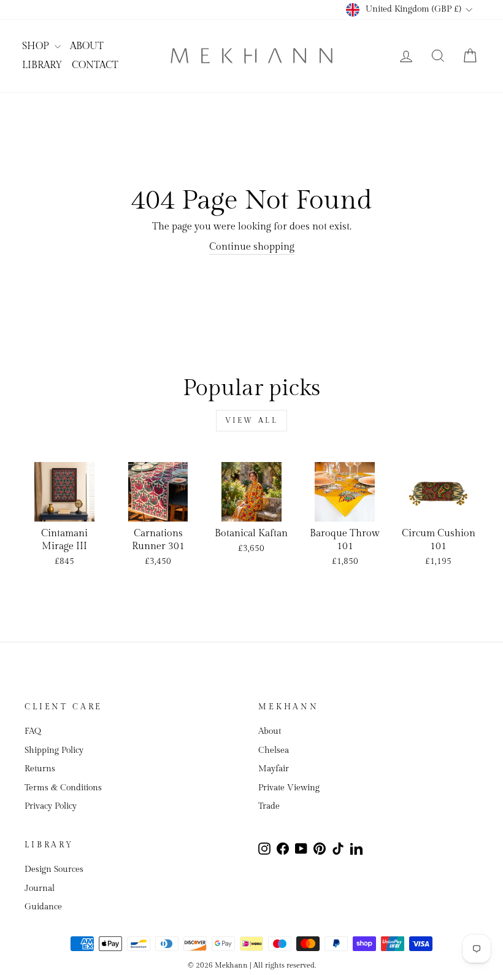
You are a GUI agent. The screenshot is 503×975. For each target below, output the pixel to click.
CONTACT (95, 65)
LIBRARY (42, 65)
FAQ (33, 731)
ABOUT (87, 46)
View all (251, 420)
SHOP (37, 46)
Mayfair (273, 769)
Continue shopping (251, 247)
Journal (40, 888)
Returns (40, 769)
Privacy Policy (51, 806)
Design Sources (54, 869)
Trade (269, 806)
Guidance (43, 907)
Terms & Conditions (63, 788)
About (269, 731)
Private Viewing (289, 788)
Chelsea (273, 750)
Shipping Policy (54, 750)
